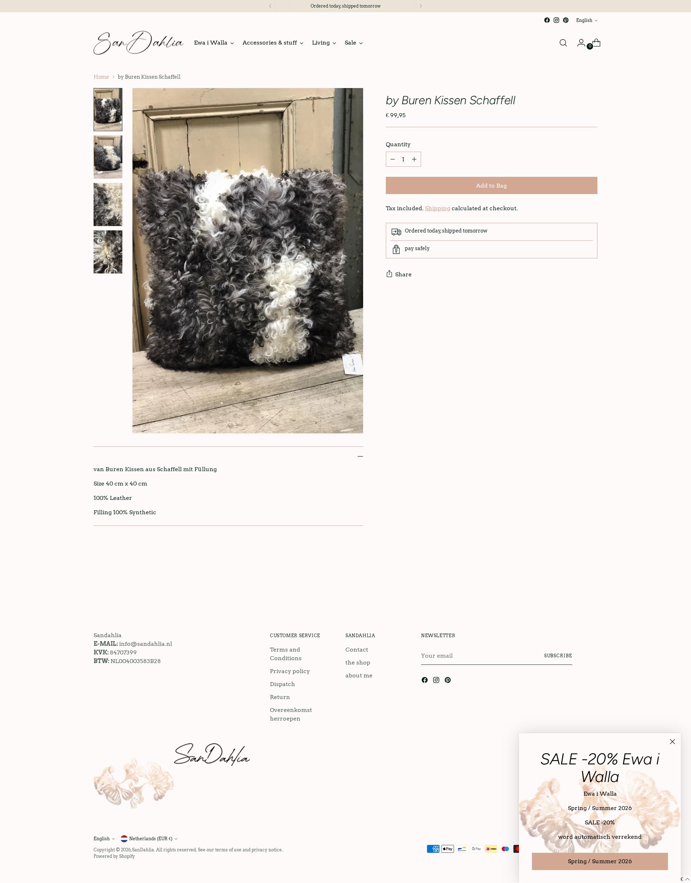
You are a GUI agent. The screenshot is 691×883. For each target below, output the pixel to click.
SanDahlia (143, 849)
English (584, 20)
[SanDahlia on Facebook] (547, 20)
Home (101, 77)
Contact (357, 649)
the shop (358, 662)
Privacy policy (290, 671)
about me (359, 675)
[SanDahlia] (139, 43)
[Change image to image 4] (108, 251)
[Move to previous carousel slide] (575, 589)
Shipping (437, 208)
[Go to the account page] (578, 43)
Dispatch (282, 684)
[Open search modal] (563, 43)
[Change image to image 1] (108, 109)
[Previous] (270, 6)
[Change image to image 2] (108, 157)
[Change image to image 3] (108, 204)
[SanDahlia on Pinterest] (566, 20)
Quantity (398, 144)
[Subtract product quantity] (392, 159)
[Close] (672, 741)
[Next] (421, 6)
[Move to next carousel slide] (591, 589)
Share (403, 274)
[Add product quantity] (414, 159)
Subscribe (558, 655)
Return (280, 697)
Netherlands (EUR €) (150, 838)
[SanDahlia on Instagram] (556, 20)
